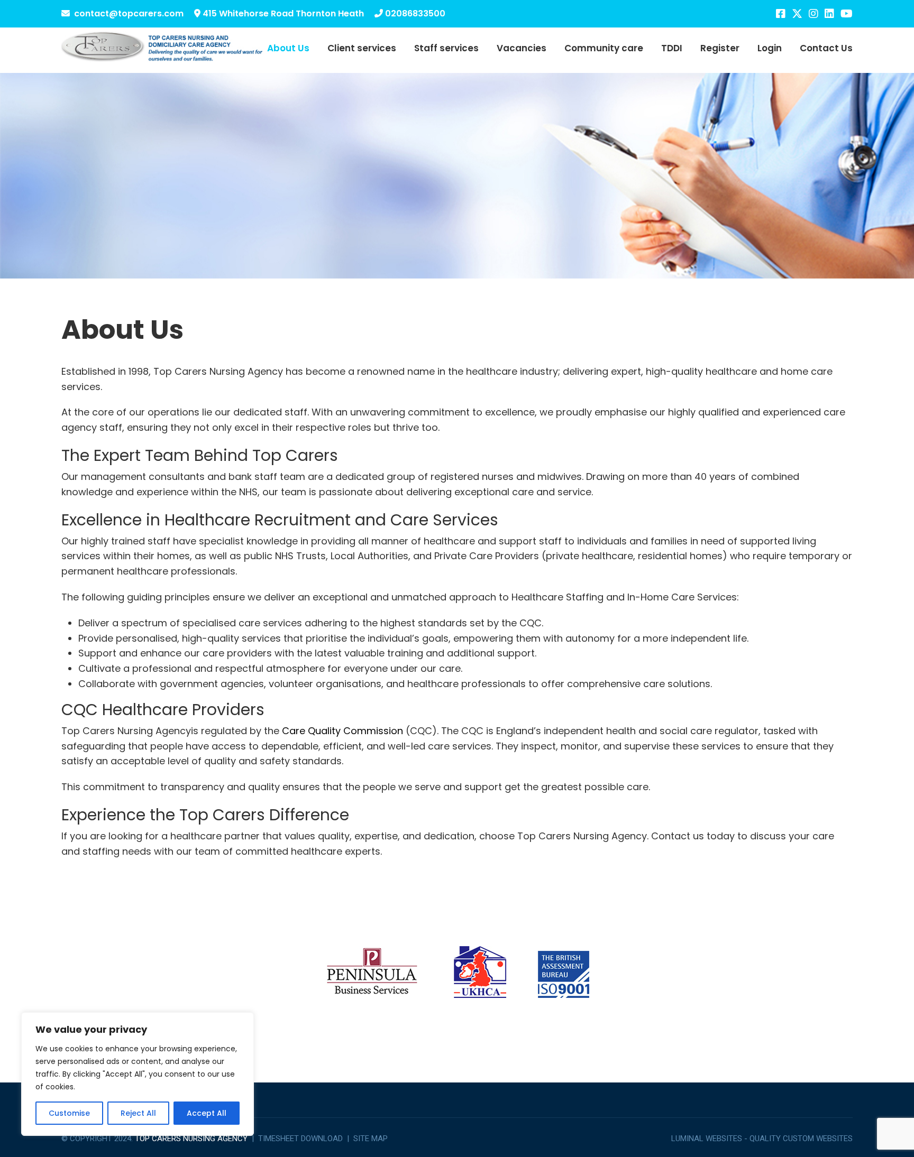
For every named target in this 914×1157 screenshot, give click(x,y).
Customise (69, 1113)
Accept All (206, 1113)
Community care (603, 48)
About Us (288, 48)
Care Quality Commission (342, 730)
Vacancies (521, 48)
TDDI (671, 48)
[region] (137, 1074)
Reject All (138, 1113)
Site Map (370, 1138)
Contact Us (826, 48)
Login (769, 48)
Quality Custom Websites (801, 1138)
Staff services (446, 48)
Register (719, 48)
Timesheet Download (300, 1138)
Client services (361, 48)
